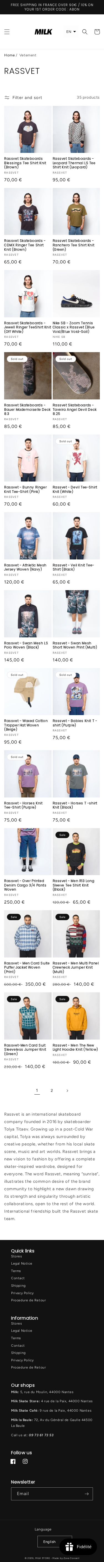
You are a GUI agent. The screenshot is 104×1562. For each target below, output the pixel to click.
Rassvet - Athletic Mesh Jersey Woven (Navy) (25, 567)
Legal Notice (21, 1263)
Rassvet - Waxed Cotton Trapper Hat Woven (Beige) (26, 725)
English (49, 1542)
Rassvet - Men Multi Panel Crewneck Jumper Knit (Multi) (76, 967)
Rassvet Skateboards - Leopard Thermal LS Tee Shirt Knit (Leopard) (74, 162)
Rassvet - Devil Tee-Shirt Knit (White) (75, 489)
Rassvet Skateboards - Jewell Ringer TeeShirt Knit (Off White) (27, 327)
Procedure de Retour (28, 1300)
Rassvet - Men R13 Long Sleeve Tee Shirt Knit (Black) (74, 885)
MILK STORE (43, 1558)
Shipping (18, 1286)
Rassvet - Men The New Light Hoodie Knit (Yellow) (75, 1047)
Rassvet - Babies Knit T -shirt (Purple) (75, 723)
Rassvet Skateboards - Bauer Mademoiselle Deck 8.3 (27, 409)
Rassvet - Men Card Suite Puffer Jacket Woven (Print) (27, 967)
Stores (16, 1256)
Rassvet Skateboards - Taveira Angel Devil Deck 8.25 (75, 409)
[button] (7, 32)
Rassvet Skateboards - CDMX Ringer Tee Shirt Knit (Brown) (25, 245)
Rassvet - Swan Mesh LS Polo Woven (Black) (26, 645)
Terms (16, 1271)
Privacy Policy (22, 1293)
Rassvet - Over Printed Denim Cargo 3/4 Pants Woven (25, 885)
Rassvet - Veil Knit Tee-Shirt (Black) (73, 567)
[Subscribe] (86, 1493)
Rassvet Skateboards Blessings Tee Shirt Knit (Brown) (25, 162)
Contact (18, 1278)
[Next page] (67, 1091)
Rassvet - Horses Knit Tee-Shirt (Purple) (23, 805)
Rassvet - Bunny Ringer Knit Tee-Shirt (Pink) (25, 489)
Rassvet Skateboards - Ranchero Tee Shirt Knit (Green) (74, 245)
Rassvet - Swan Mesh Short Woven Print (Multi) (75, 645)
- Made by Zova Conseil (65, 1558)
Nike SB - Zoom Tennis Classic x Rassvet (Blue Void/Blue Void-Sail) (74, 327)
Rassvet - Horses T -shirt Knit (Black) (75, 805)
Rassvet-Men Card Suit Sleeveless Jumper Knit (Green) (25, 1049)
